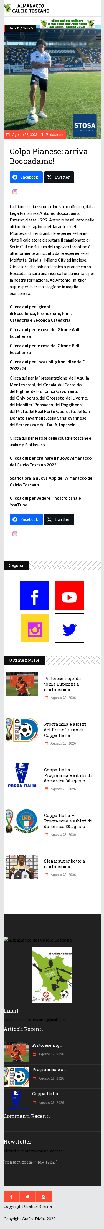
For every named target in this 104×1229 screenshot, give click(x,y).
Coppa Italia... (46, 1093)
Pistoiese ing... (47, 1045)
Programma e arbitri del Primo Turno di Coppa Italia (65, 729)
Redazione (54, 134)
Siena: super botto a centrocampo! (64, 863)
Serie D (14, 28)
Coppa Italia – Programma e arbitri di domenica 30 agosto (68, 775)
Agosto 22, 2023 (24, 134)
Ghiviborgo (27, 397)
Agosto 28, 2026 (63, 697)
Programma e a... (49, 1069)
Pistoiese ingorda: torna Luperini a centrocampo (63, 684)
